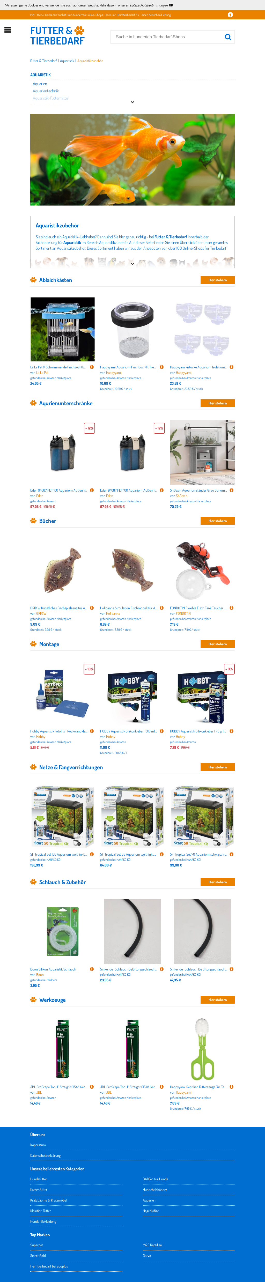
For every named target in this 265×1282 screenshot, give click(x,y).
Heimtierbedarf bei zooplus (49, 1266)
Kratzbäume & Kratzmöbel (48, 1200)
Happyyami (114, 372)
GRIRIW (41, 613)
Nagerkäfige (151, 1211)
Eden (39, 495)
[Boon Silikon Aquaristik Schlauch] (92, 969)
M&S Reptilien (152, 1245)
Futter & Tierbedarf (43, 60)
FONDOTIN (183, 613)
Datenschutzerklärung (45, 1155)
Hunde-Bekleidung (43, 1221)
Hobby (40, 736)
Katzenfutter (38, 1189)
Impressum (38, 1145)
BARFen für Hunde (155, 1179)
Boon (40, 974)
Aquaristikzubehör (90, 60)
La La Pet (42, 372)
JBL (39, 1092)
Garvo (147, 1255)
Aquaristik (67, 60)
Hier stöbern (218, 280)
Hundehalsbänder (155, 1189)
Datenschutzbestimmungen (149, 5)
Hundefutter (38, 1179)
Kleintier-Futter (40, 1211)
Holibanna (113, 613)
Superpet (36, 1245)
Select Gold (38, 1255)
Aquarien (149, 1200)
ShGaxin (181, 495)
